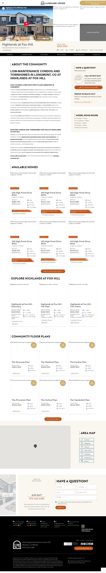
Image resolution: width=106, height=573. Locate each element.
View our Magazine (82, 548)
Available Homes (27, 54)
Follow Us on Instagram (87, 530)
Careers (82, 540)
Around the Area (79, 54)
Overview (10, 54)
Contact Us (96, 54)
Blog (77, 540)
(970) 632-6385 (28, 547)
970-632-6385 (36, 498)
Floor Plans (44, 54)
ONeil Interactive (80, 563)
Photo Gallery (61, 54)
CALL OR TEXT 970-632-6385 (89, 87)
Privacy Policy (89, 540)
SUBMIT (60, 507)
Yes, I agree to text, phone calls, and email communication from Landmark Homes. (74, 503)
